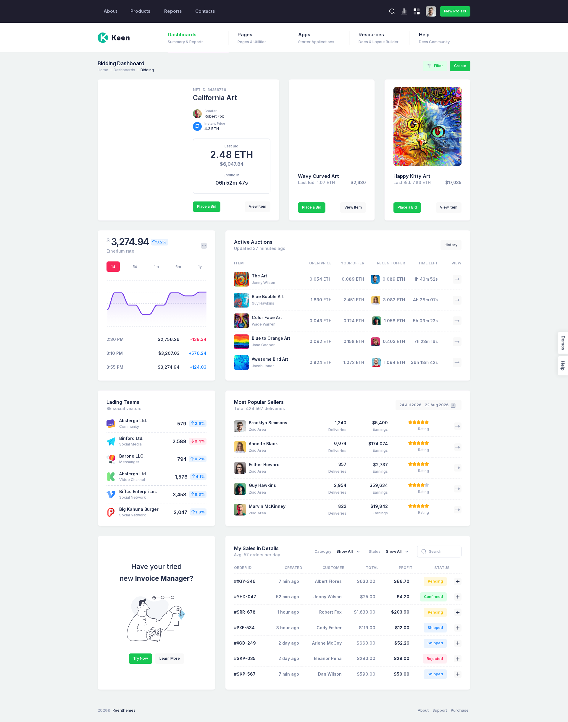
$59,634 (378, 485)
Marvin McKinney (267, 506)
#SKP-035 (245, 658)
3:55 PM (114, 367)
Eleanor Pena (328, 658)
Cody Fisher (329, 627)
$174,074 (378, 443)
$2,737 (380, 464)
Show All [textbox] (344, 551)
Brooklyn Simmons (268, 422)
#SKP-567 (245, 674)
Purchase (460, 710)
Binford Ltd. (131, 438)
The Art (259, 275)
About (110, 11)
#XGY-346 (245, 581)
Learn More (169, 658)
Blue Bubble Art (268, 296)
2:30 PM (115, 339)
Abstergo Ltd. (133, 420)
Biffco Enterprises (138, 491)
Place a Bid (206, 206)
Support (440, 710)
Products (140, 11)
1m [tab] (156, 266)
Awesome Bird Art (270, 359)
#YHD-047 (245, 596)
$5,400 (380, 422)
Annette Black (263, 443)
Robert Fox (214, 116)
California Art (215, 98)
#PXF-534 (244, 627)
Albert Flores (328, 581)
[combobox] (349, 551)
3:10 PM (114, 353)
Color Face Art (267, 317)
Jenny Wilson (327, 596)
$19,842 (379, 506)
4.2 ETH (211, 128)
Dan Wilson (330, 674)
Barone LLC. (132, 455)
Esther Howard (264, 464)
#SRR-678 (245, 611)
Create (460, 66)
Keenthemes (124, 710)
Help (562, 366)
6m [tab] (178, 266)
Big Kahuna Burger (139, 509)
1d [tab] (113, 266)
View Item (257, 206)
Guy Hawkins (262, 485)
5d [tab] (135, 266)
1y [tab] (200, 266)
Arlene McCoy (327, 642)
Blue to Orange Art (271, 338)
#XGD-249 (245, 642)
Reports (173, 11)
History (451, 245)
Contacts (205, 11)
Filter (438, 66)
